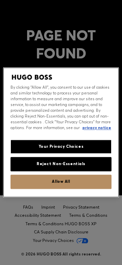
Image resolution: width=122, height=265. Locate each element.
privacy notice (96, 128)
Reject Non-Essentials (61, 164)
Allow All (61, 181)
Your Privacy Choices (61, 146)
